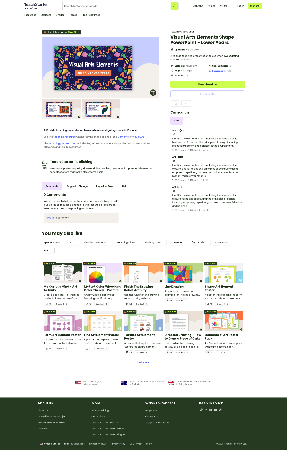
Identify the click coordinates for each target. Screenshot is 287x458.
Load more (142, 362)
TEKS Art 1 (195, 180)
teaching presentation (62, 143)
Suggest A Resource (157, 422)
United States (51, 443)
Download (206, 84)
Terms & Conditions (74, 443)
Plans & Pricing (100, 410)
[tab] (176, 121)
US (225, 5)
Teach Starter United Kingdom (109, 434)
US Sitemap (136, 443)
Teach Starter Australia (105, 422)
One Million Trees (52, 416)
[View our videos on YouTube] (215, 409)
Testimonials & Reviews (51, 422)
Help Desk (151, 410)
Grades (60, 15)
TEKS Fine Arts (179, 150)
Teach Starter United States (108, 428)
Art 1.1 (205, 180)
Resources (30, 15)
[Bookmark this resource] (176, 103)
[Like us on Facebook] (210, 409)
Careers (42, 428)
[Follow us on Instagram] (206, 409)
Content (198, 6)
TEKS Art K (195, 150)
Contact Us (152, 416)
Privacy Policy (118, 443)
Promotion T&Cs (97, 443)
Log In (149, 443)
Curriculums (98, 416)
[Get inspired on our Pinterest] (220, 409)
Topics (73, 15)
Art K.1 (206, 150)
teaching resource (64, 137)
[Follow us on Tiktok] (201, 409)
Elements (123, 137)
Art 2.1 (206, 210)
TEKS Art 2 (195, 210)
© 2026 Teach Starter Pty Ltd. (231, 443)
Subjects (46, 15)
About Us (43, 410)
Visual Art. (138, 137)
